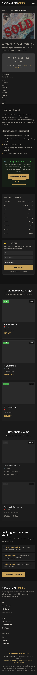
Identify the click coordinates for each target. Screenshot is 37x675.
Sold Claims (9, 10)
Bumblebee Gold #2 (10, 556)
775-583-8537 (6, 643)
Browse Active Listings (18, 177)
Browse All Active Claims (13, 574)
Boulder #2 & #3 (9, 564)
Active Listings (6, 606)
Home (3, 10)
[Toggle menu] (33, 2)
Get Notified (19, 182)
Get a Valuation (6, 628)
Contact (4, 640)
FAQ (3, 637)
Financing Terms (7, 625)
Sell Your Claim (6, 621)
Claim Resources (7, 612)
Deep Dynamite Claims (12, 547)
